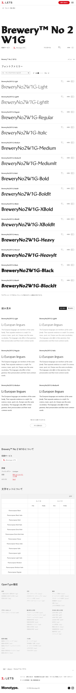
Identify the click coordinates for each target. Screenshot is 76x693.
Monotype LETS (11, 460)
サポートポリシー (68, 676)
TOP (4, 669)
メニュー (70, 59)
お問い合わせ (29, 676)
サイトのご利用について (56, 676)
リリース (22, 676)
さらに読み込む (38, 425)
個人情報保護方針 (35, 680)
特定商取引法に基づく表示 (41, 676)
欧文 (14, 474)
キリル (18, 474)
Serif (14, 479)
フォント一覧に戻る (10, 8)
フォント (9, 669)
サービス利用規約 (24, 680)
